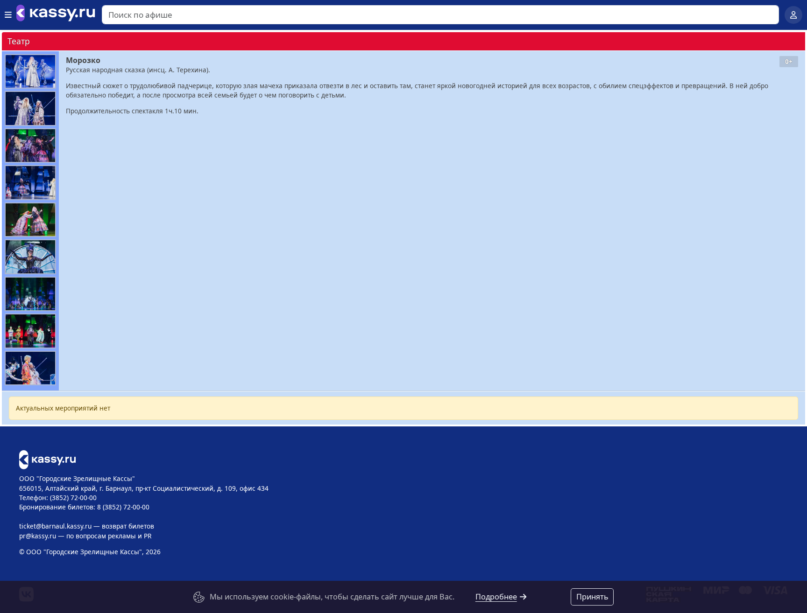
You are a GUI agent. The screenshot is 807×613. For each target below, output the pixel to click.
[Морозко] (30, 71)
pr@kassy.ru (37, 535)
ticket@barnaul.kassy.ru (55, 526)
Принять (592, 597)
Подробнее (496, 597)
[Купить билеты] (47, 458)
